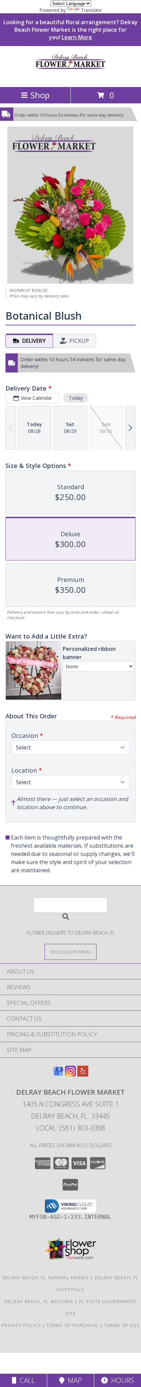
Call (25, 1380)
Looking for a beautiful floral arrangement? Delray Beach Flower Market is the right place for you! (70, 29)
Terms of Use (122, 1325)
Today (76, 398)
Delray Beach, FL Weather (39, 1301)
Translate (91, 10)
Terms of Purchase (72, 1325)
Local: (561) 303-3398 (70, 1128)
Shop (40, 95)
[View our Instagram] (70, 1074)
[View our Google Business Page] (58, 1074)
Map (73, 1380)
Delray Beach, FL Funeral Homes (45, 1277)
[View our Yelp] (82, 1074)
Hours (121, 1380)
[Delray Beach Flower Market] (70, 77)
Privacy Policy (21, 1325)
